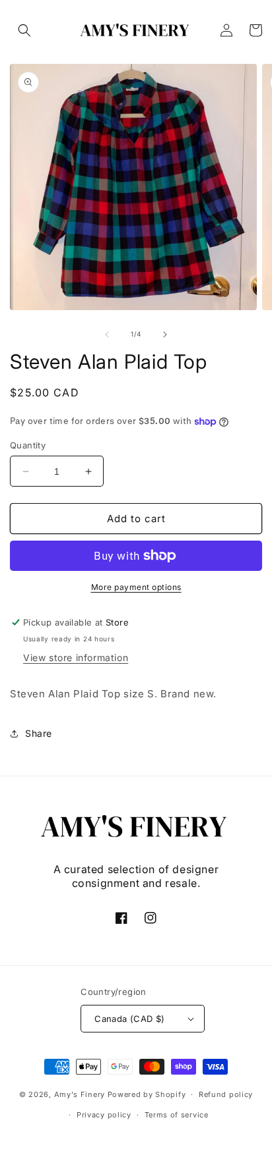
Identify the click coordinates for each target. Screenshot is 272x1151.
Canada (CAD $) (129, 1018)
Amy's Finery (79, 1094)
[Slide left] (106, 334)
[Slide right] (165, 334)
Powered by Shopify (147, 1094)
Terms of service (177, 1114)
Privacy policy (104, 1114)
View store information (75, 657)
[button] (24, 30)
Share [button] (38, 733)
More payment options (136, 587)
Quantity (28, 445)
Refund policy (226, 1094)
